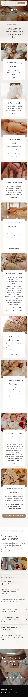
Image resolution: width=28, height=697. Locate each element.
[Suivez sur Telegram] (21, 677)
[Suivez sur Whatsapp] (17, 677)
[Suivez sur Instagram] (6, 677)
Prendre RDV (21, 3)
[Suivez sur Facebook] (10, 677)
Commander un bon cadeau (13, 515)
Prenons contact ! (13, 670)
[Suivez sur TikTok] (14, 677)
